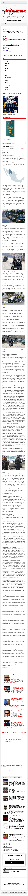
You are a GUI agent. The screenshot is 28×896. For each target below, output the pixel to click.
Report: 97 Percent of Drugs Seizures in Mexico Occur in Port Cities (17, 699)
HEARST (7, 70)
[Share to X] (6, 667)
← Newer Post (5, 732)
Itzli (6, 73)
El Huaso (7, 65)
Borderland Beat (13, 892)
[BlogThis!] (4, 667)
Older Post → (23, 732)
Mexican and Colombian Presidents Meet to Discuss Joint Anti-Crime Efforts (16, 721)
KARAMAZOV (8, 77)
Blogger (24, 892)
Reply (6, 743)
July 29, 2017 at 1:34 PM (16, 739)
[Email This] (3, 667)
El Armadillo (8, 63)
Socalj (6, 87)
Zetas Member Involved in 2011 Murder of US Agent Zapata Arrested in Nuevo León (17, 676)
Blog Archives (17, 777)
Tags (10, 777)
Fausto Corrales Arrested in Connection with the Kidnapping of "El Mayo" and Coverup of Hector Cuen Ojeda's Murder (17, 807)
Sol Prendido (8, 89)
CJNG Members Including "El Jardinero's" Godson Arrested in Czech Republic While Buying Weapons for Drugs (17, 825)
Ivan (6, 75)
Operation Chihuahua (8, 146)
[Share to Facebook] (7, 667)
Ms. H (6, 82)
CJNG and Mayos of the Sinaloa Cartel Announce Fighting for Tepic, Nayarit (17, 780)
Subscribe (14, 863)
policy (6, 55)
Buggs (6, 61)
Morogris (7, 80)
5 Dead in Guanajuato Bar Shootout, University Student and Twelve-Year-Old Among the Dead (17, 687)
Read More (12, 682)
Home (4, 143)
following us (21, 884)
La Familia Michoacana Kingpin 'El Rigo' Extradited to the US (17, 710)
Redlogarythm (8, 85)
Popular (5, 777)
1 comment (21, 148)
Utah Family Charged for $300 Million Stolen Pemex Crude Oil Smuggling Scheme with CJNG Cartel (16, 797)
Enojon (6, 68)
